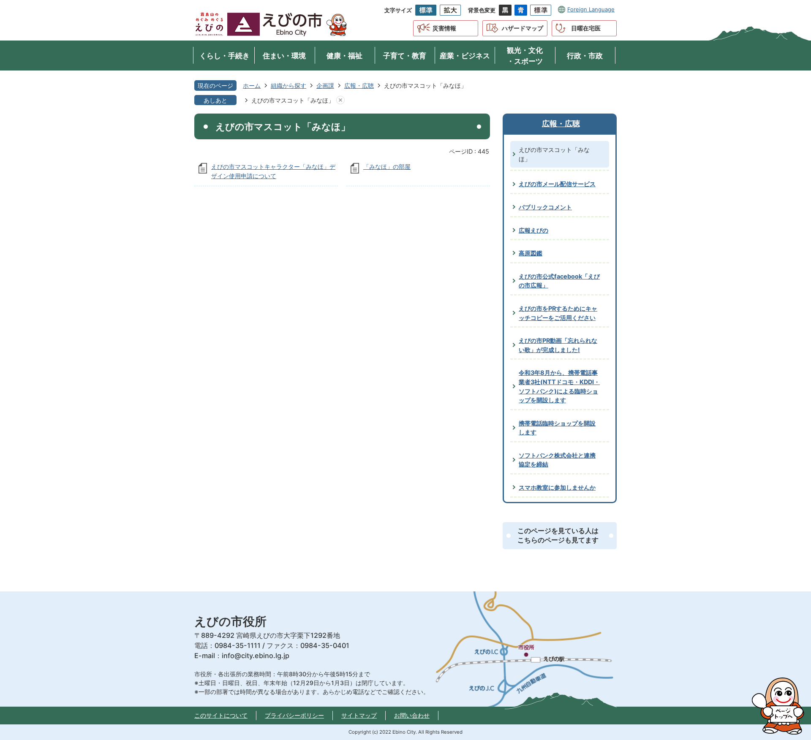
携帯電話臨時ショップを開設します (557, 428)
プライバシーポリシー (294, 715)
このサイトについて (221, 715)
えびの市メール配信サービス (557, 183)
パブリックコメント (545, 207)
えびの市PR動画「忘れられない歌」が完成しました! (558, 345)
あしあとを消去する (340, 100)
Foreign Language (591, 9)
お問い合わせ (412, 715)
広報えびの (533, 230)
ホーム (252, 85)
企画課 (325, 85)
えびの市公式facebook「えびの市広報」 (559, 281)
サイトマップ (359, 715)
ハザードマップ (522, 28)
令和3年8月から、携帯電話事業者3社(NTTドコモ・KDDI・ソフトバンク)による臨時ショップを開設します (559, 386)
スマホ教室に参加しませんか (557, 487)
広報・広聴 (359, 85)
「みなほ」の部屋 (387, 166)
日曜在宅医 (586, 28)
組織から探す (288, 85)
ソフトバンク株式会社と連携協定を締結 (557, 460)
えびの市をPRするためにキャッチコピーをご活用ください (558, 313)
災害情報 (444, 28)
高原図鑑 (530, 253)
